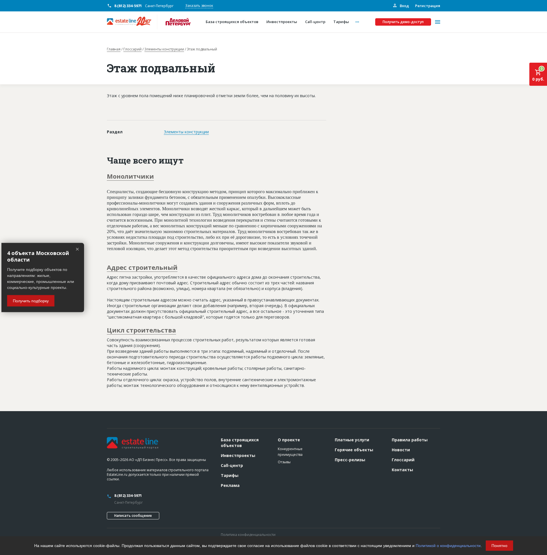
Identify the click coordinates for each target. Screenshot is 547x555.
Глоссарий (132, 49)
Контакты (402, 469)
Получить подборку (31, 300)
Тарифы (229, 475)
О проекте (289, 439)
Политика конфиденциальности (248, 534)
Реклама (230, 485)
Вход (404, 5)
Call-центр (232, 465)
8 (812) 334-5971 (128, 5)
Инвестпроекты (238, 455)
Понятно (499, 545)
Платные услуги (352, 439)
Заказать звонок (199, 5)
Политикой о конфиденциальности (448, 545)
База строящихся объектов (240, 442)
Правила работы (410, 439)
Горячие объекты (354, 449)
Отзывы (284, 462)
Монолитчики (130, 176)
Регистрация (427, 5)
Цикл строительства (141, 330)
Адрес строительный (142, 267)
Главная (114, 49)
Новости (401, 449)
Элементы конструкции (164, 49)
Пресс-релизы (350, 459)
